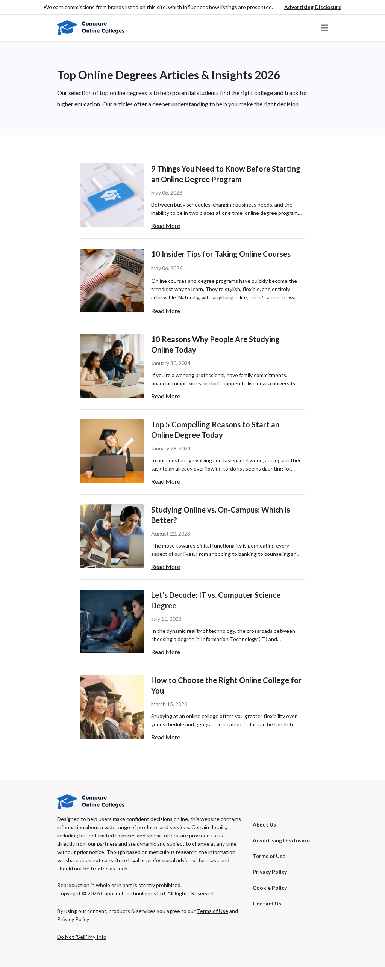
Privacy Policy (270, 872)
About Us (264, 824)
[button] (312, 7)
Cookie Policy (270, 887)
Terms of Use (269, 856)
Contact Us (267, 903)
